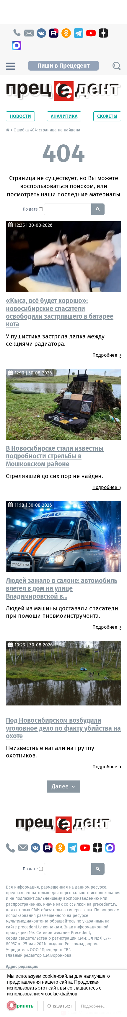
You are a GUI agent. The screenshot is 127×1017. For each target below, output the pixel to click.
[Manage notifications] (11, 1005)
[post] (29, 33)
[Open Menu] (10, 65)
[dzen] (103, 33)
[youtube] (91, 33)
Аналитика (64, 116)
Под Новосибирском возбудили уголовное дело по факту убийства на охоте (63, 728)
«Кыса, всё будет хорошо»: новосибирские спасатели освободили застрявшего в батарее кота (59, 312)
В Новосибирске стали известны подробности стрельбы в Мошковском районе (55, 456)
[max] (16, 45)
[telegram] (78, 33)
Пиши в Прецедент (63, 65)
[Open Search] (116, 66)
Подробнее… (94, 1006)
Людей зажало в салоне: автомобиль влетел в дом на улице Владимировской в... (61, 588)
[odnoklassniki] (66, 33)
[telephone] (16, 33)
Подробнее (106, 355)
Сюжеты (107, 116)
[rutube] (53, 33)
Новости (20, 116)
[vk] (41, 33)
